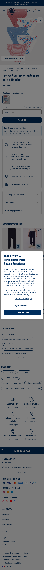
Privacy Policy (22, 295)
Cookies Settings (23, 299)
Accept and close (22, 312)
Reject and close (21, 305)
